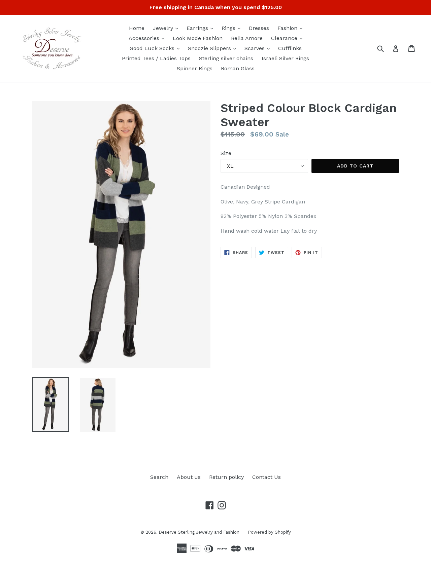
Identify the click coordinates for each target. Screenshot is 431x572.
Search (159, 477)
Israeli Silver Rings (285, 58)
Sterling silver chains (226, 58)
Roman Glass (238, 68)
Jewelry (167, 28)
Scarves (258, 48)
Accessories (148, 38)
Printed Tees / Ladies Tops (156, 58)
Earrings (202, 28)
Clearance (288, 38)
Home (136, 28)
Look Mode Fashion (198, 38)
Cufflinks (290, 48)
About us (189, 477)
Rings (233, 28)
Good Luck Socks (156, 48)
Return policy (226, 477)
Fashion (291, 28)
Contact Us (266, 477)
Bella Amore (247, 38)
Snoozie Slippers (213, 48)
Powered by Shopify (269, 532)
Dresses (259, 28)
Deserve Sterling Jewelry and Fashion (199, 532)
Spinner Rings (194, 68)
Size (226, 153)
